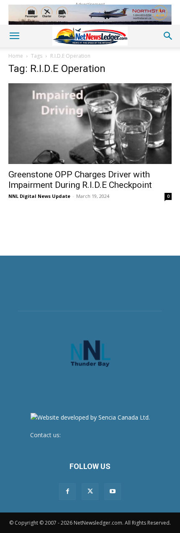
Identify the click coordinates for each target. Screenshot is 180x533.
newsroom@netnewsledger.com (106, 435)
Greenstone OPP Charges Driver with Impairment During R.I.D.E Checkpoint (80, 179)
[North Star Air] (90, 15)
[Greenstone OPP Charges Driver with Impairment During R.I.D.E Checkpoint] (90, 123)
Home (15, 55)
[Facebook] (67, 491)
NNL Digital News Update (39, 196)
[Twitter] (90, 491)
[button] (14, 36)
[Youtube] (112, 491)
